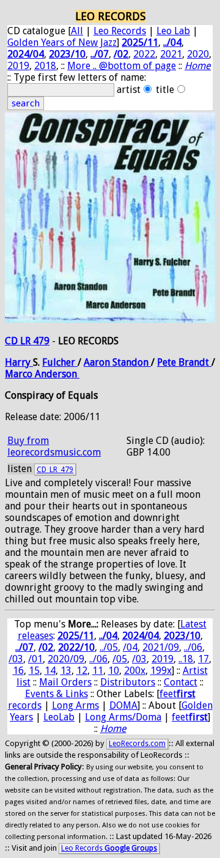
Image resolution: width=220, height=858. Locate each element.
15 (34, 670)
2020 (198, 54)
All (77, 31)
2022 (144, 54)
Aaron (98, 362)
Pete (167, 362)
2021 (171, 54)
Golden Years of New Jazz (62, 42)
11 (97, 670)
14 (50, 670)
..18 (185, 659)
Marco (20, 374)
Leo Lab (173, 31)
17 (203, 659)
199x (161, 670)
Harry (19, 362)
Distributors (127, 682)
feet (190, 717)
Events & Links (56, 694)
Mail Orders (65, 682)
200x (134, 670)
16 (18, 670)
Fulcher (60, 362)
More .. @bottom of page (121, 66)
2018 (45, 66)
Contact (180, 682)
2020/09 (66, 659)
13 (66, 670)
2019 (18, 66)
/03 (16, 659)
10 (113, 670)
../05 (109, 647)
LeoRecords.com (137, 743)
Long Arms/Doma (123, 717)
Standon (131, 362)
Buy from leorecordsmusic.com (54, 446)
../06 (193, 647)
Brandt (194, 362)
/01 (35, 659)
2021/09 (160, 647)
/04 (130, 647)
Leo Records (120, 31)
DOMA (123, 705)
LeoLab (59, 717)
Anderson (57, 374)
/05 (119, 659)
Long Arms (75, 705)
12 (81, 670)
